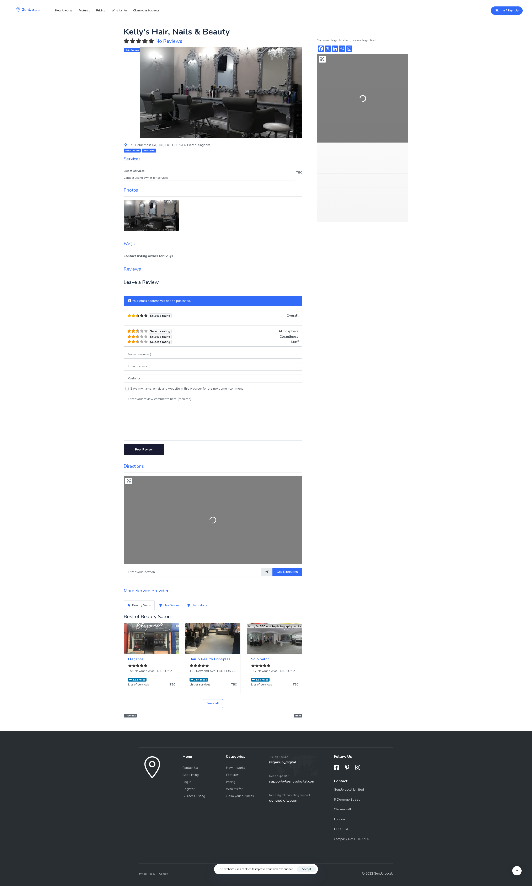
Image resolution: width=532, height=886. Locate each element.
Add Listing (190, 775)
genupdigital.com (283, 800)
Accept (306, 869)
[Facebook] (321, 49)
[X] (328, 49)
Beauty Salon (141, 605)
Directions (134, 466)
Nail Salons (199, 605)
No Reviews (168, 41)
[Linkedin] (335, 49)
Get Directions (287, 572)
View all (213, 703)
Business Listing (193, 796)
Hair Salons (132, 50)
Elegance (135, 659)
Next (298, 715)
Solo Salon (260, 659)
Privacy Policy (147, 873)
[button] (152, 92)
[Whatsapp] (342, 49)
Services (132, 159)
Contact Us (190, 768)
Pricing (100, 10)
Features (84, 10)
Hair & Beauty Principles (210, 659)
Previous (130, 715)
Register (188, 789)
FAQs (129, 244)
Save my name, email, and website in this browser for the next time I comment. (187, 388)
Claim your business (146, 10)
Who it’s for (119, 10)
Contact (163, 873)
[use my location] (267, 572)
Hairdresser (132, 150)
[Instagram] (349, 49)
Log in (186, 782)
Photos (131, 190)
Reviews (132, 269)
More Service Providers (147, 591)
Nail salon (149, 150)
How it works (63, 10)
